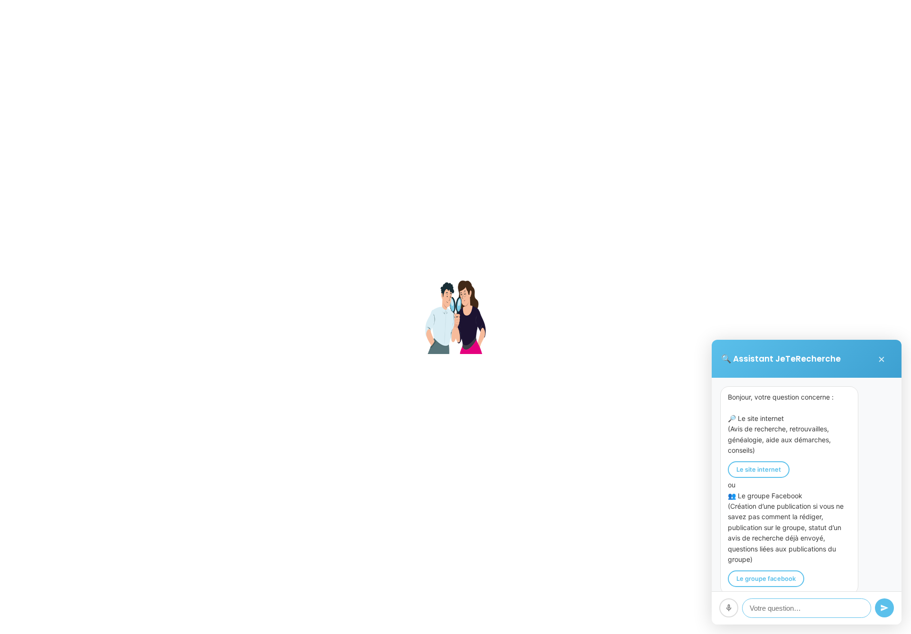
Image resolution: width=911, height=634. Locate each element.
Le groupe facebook (766, 578)
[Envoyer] (884, 607)
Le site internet (758, 469)
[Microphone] (728, 607)
